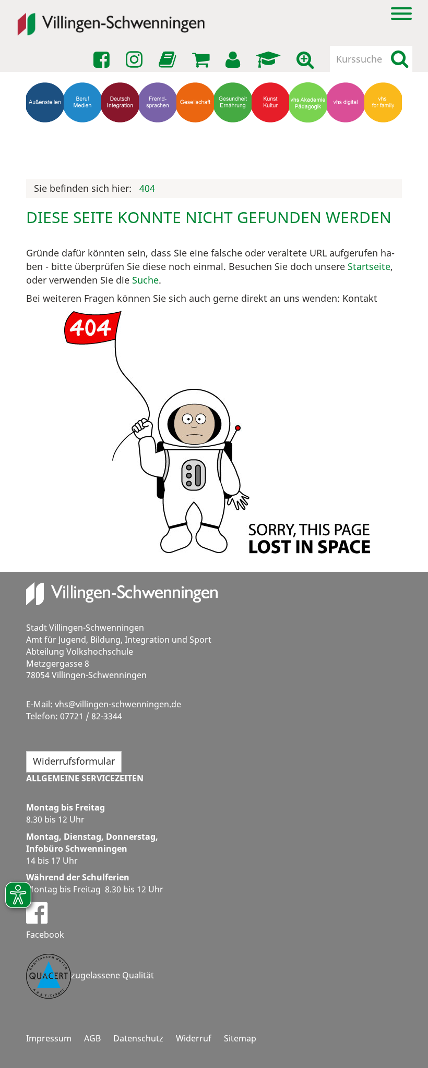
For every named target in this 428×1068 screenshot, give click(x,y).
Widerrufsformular (74, 761)
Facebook (45, 934)
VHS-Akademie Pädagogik (310, 154)
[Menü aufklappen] (401, 12)
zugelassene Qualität (112, 975)
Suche (145, 280)
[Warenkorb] (202, 60)
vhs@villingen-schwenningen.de (118, 704)
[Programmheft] (169, 62)
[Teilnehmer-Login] (234, 60)
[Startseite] (111, 17)
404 (147, 188)
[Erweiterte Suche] (306, 60)
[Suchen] (399, 59)
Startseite (369, 266)
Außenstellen (47, 145)
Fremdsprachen (159, 145)
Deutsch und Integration (122, 154)
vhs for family (383, 149)
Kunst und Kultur (270, 154)
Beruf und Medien (82, 154)
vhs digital (346, 149)
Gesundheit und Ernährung (235, 154)
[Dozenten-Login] (270, 60)
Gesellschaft (197, 145)
